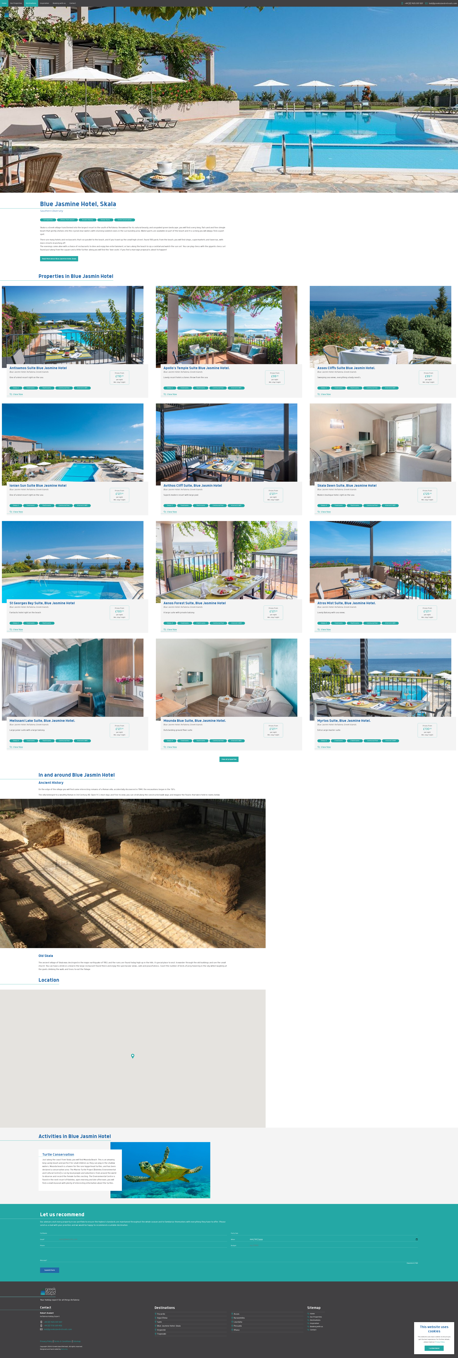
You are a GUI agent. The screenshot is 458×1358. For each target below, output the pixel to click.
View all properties (229, 759)
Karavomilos (239, 1318)
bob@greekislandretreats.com (57, 1329)
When (233, 1239)
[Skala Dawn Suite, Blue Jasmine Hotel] (380, 444)
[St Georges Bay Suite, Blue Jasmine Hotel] (72, 562)
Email (42, 1239)
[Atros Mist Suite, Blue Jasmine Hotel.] (380, 562)
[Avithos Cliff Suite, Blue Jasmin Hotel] (226, 444)
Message (43, 1260)
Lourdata (237, 1322)
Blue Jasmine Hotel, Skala (169, 1326)
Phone (42, 1246)
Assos (236, 1314)
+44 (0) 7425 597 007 (52, 1322)
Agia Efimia (162, 1318)
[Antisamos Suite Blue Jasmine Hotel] (72, 327)
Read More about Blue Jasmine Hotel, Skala (59, 259)
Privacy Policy (46, 1341)
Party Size (234, 1233)
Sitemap (77, 1341)
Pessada (237, 1326)
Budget (233, 1246)
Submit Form (49, 1270)
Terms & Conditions (63, 1341)
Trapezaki (161, 1334)
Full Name (43, 1233)
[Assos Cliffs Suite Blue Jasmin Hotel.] (380, 327)
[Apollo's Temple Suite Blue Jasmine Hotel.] (226, 327)
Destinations (31, 3)
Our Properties (16, 3)
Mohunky (64, 1349)
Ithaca (236, 1330)
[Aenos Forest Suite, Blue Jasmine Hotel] (226, 562)
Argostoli (161, 1330)
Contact (73, 3)
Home (4, 3)
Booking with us (59, 3)
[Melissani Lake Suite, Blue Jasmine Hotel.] (72, 680)
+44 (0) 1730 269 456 (52, 1326)
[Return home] (11, 17)
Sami (159, 1322)
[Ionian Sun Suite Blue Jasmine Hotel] (72, 444)
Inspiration (44, 3)
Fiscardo (161, 1314)
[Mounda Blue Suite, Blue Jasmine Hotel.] (226, 680)
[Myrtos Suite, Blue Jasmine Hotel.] (380, 680)
